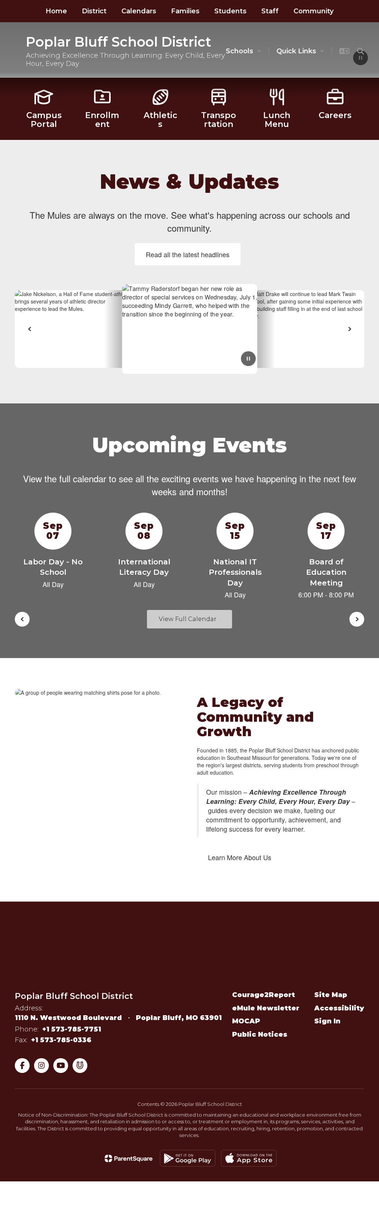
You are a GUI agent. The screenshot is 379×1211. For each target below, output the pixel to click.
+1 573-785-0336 (61, 1040)
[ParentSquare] (128, 1158)
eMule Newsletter (265, 1008)
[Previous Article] (29, 329)
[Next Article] (349, 329)
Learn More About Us (239, 857)
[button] (243, 51)
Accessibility (339, 1008)
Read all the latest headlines (187, 254)
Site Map (330, 995)
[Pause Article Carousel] (248, 359)
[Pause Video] (360, 58)
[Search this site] (360, 51)
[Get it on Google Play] (187, 1158)
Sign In (327, 1021)
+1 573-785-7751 (71, 1029)
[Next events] (356, 619)
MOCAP (246, 1021)
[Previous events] (22, 619)
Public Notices (259, 1034)
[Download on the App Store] (248, 1158)
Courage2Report (263, 995)
